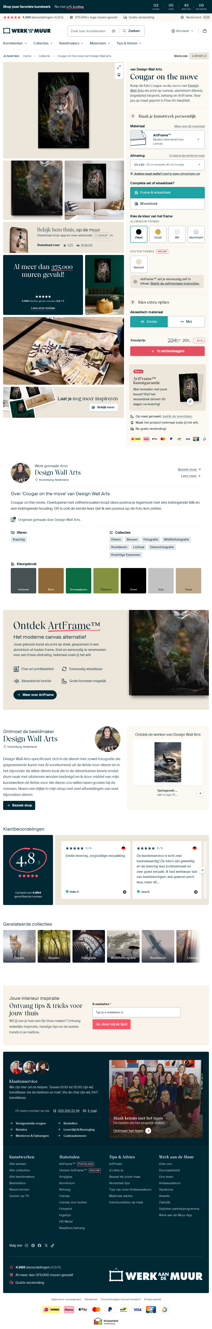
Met (189, 321)
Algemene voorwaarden (66, 1299)
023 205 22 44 (69, 1111)
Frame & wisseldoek (155, 192)
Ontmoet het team (128, 1130)
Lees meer (189, 476)
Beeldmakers (69, 43)
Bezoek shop (188, 469)
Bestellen (70, 1123)
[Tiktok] (52, 1245)
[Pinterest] (33, 1245)
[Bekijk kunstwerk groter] (119, 67)
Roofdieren (119, 547)
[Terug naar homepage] (27, 30)
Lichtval (138, 547)
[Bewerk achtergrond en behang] (119, 75)
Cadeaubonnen (75, 1136)
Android (86, 245)
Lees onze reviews (43, 308)
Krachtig (19, 539)
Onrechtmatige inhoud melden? (121, 1299)
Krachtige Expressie (125, 555)
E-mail (92, 1111)
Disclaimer (91, 1299)
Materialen (98, 43)
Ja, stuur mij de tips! (111, 1024)
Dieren (116, 539)
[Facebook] (39, 1245)
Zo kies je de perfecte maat (187, 155)
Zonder (151, 321)
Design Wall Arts (149, 69)
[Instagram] (26, 1245)
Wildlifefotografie (176, 539)
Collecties (40, 43)
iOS (70, 245)
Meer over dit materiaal (189, 126)
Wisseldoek (149, 203)
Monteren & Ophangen (32, 1136)
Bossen (132, 539)
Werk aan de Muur (176, 1157)
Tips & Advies (127, 43)
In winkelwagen (170, 351)
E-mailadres (102, 1004)
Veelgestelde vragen (31, 1123)
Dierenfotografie (162, 547)
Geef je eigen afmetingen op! (167, 174)
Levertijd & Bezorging (79, 1130)
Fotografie (150, 539)
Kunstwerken (13, 43)
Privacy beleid (152, 1299)
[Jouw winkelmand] (205, 31)
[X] (46, 1245)
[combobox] (88, 31)
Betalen (21, 1130)
